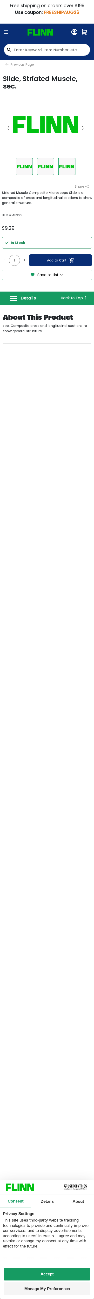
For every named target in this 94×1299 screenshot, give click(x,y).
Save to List (48, 275)
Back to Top (72, 298)
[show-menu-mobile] (6, 32)
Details (28, 298)
